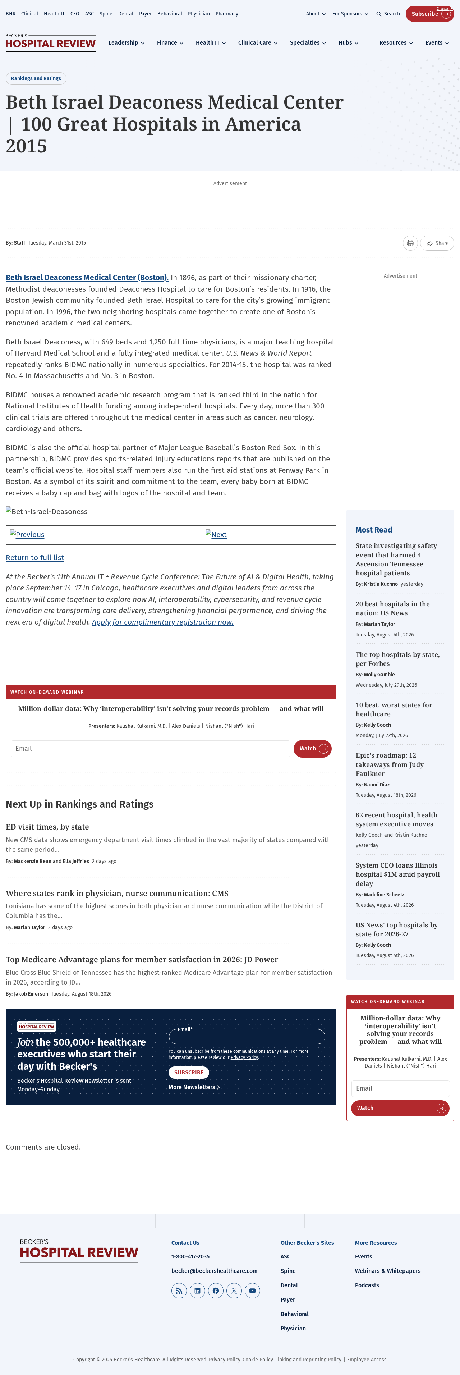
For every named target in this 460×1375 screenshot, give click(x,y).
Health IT (54, 14)
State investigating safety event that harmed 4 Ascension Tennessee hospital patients (396, 559)
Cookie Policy (258, 1360)
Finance (167, 42)
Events (434, 42)
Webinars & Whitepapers (388, 1270)
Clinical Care (254, 42)
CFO (74, 14)
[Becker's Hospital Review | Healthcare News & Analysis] (51, 43)
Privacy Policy (244, 1057)
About (312, 14)
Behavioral (169, 14)
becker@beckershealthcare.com (214, 1270)
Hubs (345, 42)
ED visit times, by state (47, 827)
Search (392, 14)
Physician (199, 14)
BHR (10, 14)
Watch (308, 748)
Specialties (305, 42)
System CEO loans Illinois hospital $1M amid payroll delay (398, 874)
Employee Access (367, 1360)
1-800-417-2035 (190, 1256)
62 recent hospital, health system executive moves (397, 819)
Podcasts (367, 1285)
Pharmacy (227, 14)
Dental (125, 14)
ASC (89, 14)
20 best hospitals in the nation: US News (393, 608)
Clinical (29, 14)
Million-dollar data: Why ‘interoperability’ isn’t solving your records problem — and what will (171, 708)
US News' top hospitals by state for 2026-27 (397, 929)
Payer (145, 14)
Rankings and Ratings (36, 79)
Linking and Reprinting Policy (308, 1360)
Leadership (123, 42)
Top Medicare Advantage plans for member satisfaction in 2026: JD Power (142, 959)
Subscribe (425, 13)
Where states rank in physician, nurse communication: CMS (118, 893)
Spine (106, 14)
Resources (393, 42)
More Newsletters (192, 1087)
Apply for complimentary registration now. (163, 622)
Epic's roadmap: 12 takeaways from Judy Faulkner (390, 764)
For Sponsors (347, 14)
